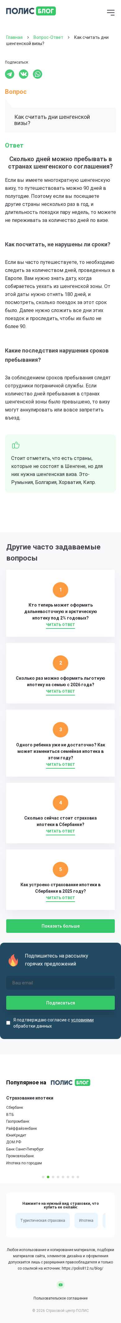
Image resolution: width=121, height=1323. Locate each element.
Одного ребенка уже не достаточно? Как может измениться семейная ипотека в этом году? (60, 751)
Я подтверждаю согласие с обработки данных (53, 1023)
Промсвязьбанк (20, 1156)
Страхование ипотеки (29, 1098)
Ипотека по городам (24, 1163)
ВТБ (10, 1114)
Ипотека (86, 1220)
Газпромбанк (17, 1121)
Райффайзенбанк (21, 1128)
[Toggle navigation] (111, 13)
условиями (82, 1019)
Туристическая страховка (42, 1220)
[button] (43, 1177)
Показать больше (61, 926)
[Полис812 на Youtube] (60, 1285)
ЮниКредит (16, 1135)
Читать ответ (60, 625)
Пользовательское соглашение (60, 1298)
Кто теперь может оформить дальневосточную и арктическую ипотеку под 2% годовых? (60, 611)
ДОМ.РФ (13, 1142)
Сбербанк (14, 1107)
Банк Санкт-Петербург (25, 1149)
